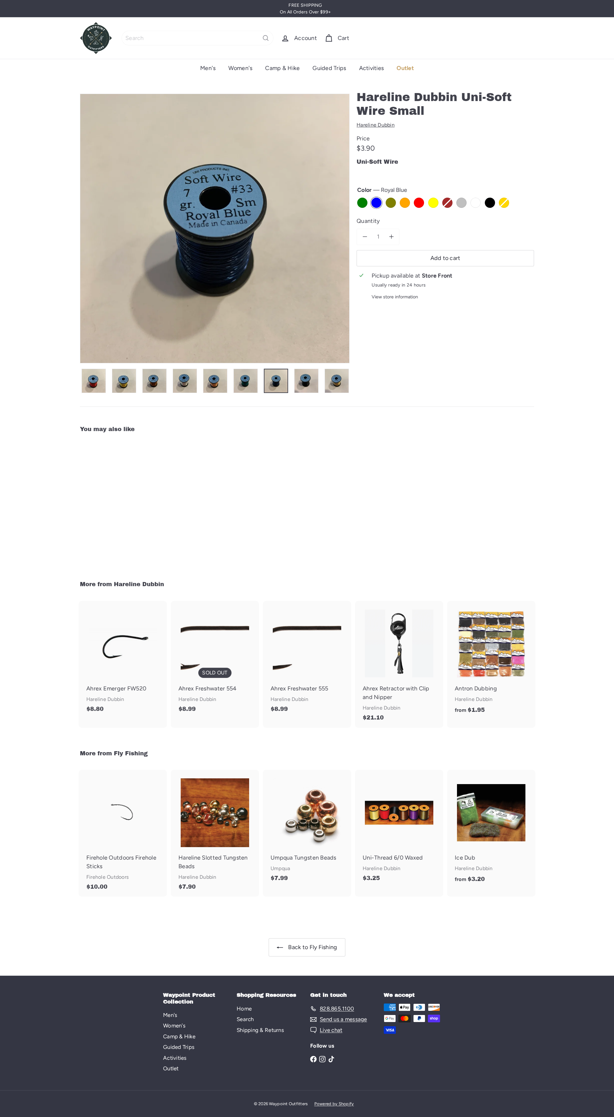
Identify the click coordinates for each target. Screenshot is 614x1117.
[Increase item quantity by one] (391, 237)
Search (245, 1019)
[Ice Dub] (491, 830)
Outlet (405, 68)
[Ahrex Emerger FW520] (123, 660)
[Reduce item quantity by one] (365, 237)
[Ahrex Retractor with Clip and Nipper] (399, 664)
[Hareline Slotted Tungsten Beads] (215, 833)
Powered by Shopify (334, 1103)
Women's (240, 68)
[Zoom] (214, 228)
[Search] (265, 38)
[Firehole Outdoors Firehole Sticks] (123, 833)
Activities (371, 68)
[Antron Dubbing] (491, 661)
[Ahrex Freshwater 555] (307, 660)
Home (244, 1008)
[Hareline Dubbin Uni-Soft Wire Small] (115, 502)
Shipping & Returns (260, 1030)
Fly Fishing (131, 753)
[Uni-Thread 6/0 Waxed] (399, 829)
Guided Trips (329, 68)
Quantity (368, 220)
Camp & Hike (282, 68)
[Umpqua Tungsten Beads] (307, 829)
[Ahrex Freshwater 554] (215, 660)
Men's (208, 68)
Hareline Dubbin (139, 584)
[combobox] (197, 38)
